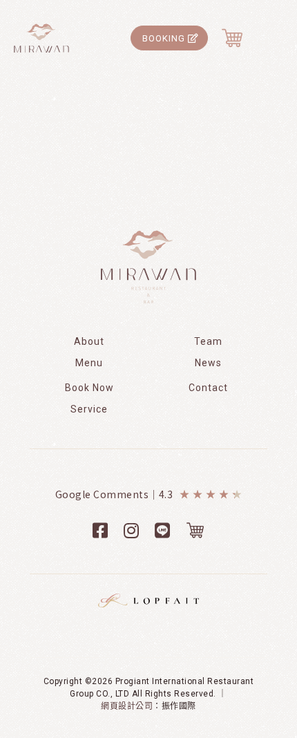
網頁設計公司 (127, 706)
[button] (169, 38)
